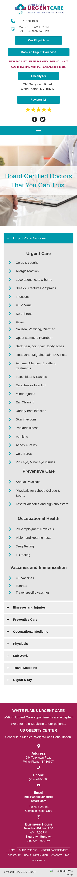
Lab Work (20, 656)
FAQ (67, 855)
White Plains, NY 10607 (37, 89)
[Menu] (38, 130)
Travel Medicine (25, 668)
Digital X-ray (22, 680)
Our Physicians (28, 850)
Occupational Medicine (30, 631)
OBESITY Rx (14, 855)
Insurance (38, 860)
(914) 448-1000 (28, 20)
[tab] (38, 238)
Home (12, 850)
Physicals (20, 643)
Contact (56, 855)
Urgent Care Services (29, 238)
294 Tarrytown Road (37, 84)
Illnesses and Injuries (29, 607)
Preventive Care (25, 619)
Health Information (36, 855)
